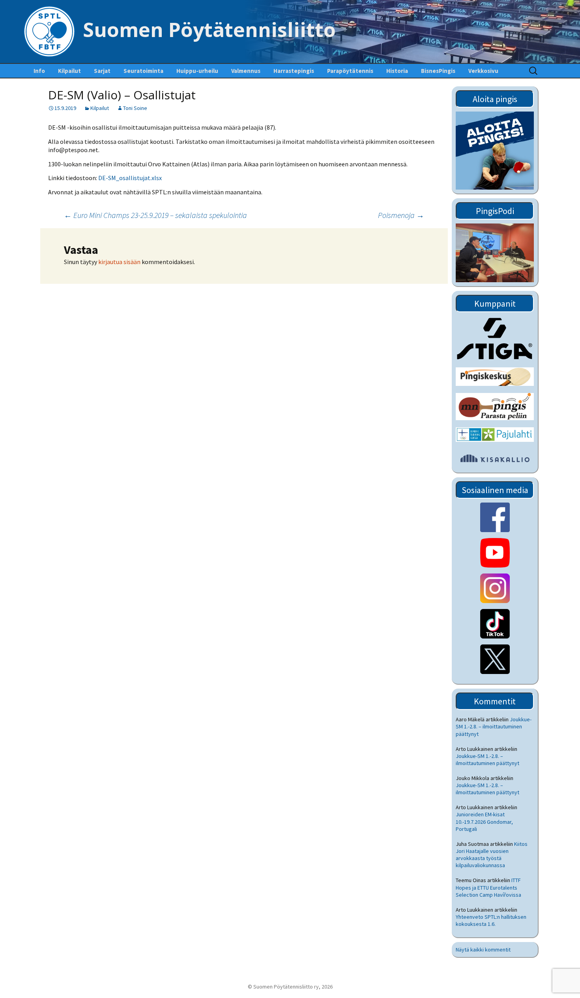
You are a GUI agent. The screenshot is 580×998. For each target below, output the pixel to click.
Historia (397, 70)
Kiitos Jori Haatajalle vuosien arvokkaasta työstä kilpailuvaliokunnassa (492, 854)
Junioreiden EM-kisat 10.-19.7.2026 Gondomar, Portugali (484, 821)
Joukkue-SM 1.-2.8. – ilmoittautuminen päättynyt (493, 726)
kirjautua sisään (119, 262)
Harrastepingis (293, 70)
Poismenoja (401, 215)
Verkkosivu (483, 70)
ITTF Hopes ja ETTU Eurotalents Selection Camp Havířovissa (488, 887)
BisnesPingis (438, 70)
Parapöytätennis (350, 70)
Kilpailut (69, 70)
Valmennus (245, 70)
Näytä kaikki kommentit (483, 949)
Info (39, 70)
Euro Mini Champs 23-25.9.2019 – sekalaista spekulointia (155, 215)
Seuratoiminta (143, 70)
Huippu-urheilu (197, 70)
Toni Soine (135, 108)
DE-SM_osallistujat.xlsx (130, 178)
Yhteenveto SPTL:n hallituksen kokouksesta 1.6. (491, 920)
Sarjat (102, 70)
